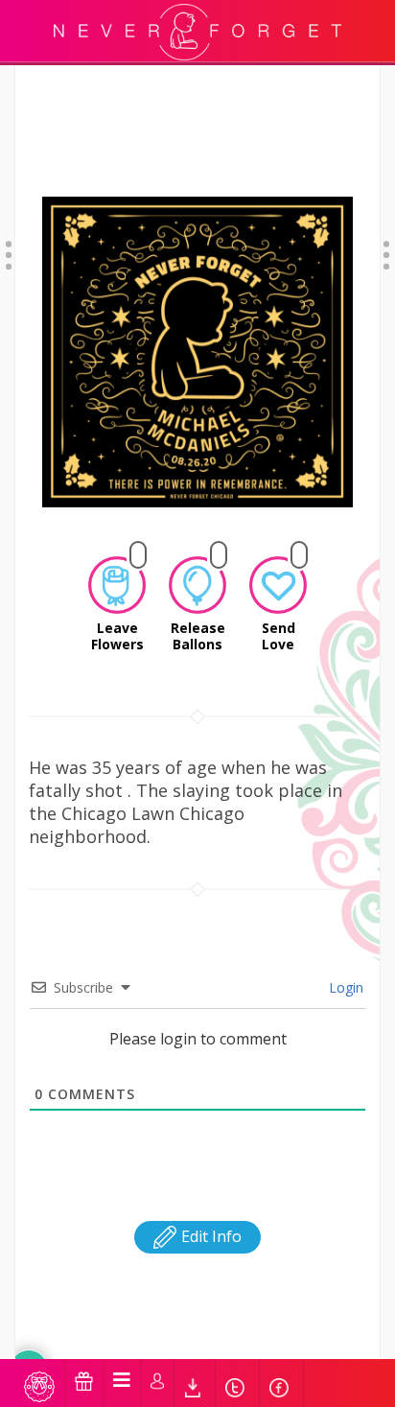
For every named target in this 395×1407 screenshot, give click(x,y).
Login (344, 987)
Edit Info (209, 1236)
